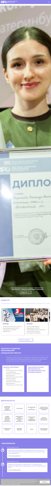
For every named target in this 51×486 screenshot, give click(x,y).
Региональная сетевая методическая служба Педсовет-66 (19, 419)
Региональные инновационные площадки (44, 408)
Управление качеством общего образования (7, 408)
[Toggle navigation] (48, 2)
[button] (4, 151)
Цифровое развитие (19, 429)
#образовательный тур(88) (43, 303)
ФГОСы (31, 429)
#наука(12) (22, 303)
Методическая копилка (7, 429)
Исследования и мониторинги (31, 408)
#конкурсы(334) (15, 303)
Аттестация (19, 408)
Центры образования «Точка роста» (43, 419)
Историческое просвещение (43, 429)
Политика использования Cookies (10, 484)
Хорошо (44, 482)
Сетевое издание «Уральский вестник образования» (7, 419)
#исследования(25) (6, 303)
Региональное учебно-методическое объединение (31, 419)
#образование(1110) (31, 303)
